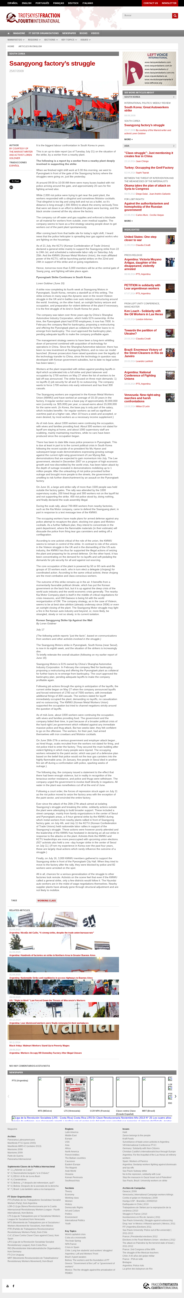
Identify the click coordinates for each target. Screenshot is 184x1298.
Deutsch (73, 3)
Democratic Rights (74, 1207)
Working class (47, 900)
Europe (68, 1138)
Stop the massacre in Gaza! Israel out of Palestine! (147, 1177)
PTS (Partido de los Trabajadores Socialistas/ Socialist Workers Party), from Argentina (34, 1201)
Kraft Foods (128, 1138)
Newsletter (169, 3)
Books (83, 33)
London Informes (144, 319)
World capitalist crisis (75, 1234)
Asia (67, 1145)
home (8, 33)
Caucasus (70, 1161)
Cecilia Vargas (157, 215)
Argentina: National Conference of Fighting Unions (140, 375)
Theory (68, 1191)
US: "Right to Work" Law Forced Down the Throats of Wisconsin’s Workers (47, 1000)
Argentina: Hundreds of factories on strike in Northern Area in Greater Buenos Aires (52, 955)
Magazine (19, 33)
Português (42, 3)
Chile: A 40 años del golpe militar (139, 1256)
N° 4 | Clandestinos (17, 1179)
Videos (95, 33)
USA (67, 1142)
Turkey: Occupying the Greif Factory (149, 167)
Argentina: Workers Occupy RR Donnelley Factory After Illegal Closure (45, 1053)
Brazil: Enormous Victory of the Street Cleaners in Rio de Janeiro (143, 353)
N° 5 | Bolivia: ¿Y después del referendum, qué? (31, 1183)
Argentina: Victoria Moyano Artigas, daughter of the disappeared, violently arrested (143, 264)
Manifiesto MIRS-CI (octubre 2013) (24, 1146)
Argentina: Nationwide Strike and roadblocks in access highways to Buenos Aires (51, 978)
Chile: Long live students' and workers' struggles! (88, 1250)
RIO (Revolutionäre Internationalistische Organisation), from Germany (34, 1250)
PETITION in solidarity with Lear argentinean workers (142, 287)
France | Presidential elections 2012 (140, 1236)
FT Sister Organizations (44, 33)
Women (69, 1201)
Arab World (70, 1171)
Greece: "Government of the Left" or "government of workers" (90, 1265)
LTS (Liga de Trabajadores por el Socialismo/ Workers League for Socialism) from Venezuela (34, 1218)
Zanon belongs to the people (137, 1135)
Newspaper (69, 33)
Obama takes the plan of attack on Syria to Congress (147, 187)
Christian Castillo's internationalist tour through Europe (149, 1151)
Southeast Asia (72, 1180)
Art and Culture (72, 1210)
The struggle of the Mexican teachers (140, 1252)
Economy (69, 1194)
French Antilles (72, 1155)
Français (58, 3)
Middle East (71, 1135)
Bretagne (127, 1262)
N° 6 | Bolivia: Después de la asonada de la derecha (33, 1186)
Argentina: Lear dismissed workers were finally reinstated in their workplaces (49, 1023)
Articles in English (30, 46)
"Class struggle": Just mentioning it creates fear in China (148, 154)
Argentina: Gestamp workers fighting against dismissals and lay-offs (149, 1166)
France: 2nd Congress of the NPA (139, 1249)
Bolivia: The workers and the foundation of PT (87, 1260)
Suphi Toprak (142, 173)
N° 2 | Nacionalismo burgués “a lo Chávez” (28, 1173)
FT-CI (92, 18)
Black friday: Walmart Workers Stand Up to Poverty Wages (39, 1045)
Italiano (87, 3)
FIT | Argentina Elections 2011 (137, 1227)
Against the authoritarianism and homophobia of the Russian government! (146, 206)
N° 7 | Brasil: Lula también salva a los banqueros (31, 1189)
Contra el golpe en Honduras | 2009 (140, 1198)
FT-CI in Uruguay (16, 1255)
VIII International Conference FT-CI (139, 1145)
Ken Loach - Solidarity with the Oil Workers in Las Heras (143, 312)
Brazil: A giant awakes (75, 1257)
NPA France (71, 1244)
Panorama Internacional (19, 1159)
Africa (68, 1148)
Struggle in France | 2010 (135, 1214)
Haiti (125, 1132)
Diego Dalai (142, 194)
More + (128, 139)
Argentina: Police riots (133, 1265)
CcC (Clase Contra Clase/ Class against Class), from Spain (33, 1237)
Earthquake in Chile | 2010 (136, 1204)
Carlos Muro (142, 215)
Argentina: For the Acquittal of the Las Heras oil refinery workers (149, 1156)
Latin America (71, 1132)
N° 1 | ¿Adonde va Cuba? (20, 1170)
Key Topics (67, 39)
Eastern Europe (72, 1164)
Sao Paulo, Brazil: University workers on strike (145, 1180)
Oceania (69, 1174)
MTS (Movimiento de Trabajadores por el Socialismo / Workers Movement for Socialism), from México (34, 1224)
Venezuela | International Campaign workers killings (148, 1194)
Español (13, 3)
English (26, 3)
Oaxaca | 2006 (130, 1191)
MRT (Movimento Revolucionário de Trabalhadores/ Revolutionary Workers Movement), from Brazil (33, 1260)
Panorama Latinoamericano (21, 1140)
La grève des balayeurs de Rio (138, 1269)
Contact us (151, 3)
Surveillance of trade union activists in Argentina (146, 1142)
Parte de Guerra (15, 1156)
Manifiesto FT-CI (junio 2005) (22, 1143)
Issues (84, 39)
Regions (33, 39)
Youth (68, 1223)
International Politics (75, 1220)
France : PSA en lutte (133, 1259)
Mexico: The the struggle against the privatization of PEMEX (90, 1271)
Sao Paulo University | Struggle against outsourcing (148, 1220)
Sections (49, 39)
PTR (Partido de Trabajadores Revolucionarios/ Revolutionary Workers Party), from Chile (31, 1230)
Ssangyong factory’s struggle (144, 125)
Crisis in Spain (72, 1247)
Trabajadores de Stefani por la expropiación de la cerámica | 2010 (147, 1209)
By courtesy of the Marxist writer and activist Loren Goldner (21, 153)
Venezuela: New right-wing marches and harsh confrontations (142, 398)
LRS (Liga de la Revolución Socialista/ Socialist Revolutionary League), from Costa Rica (31, 1243)
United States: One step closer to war (140, 238)
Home (11, 46)
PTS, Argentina (143, 274)
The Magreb (71, 1167)
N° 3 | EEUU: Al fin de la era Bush (24, 1176)
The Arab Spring (73, 1241)
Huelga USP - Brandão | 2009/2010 (140, 1201)
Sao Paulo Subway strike (135, 1171)
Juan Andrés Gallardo (160, 194)
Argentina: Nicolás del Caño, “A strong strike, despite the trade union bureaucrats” (51, 933)
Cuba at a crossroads (75, 1237)
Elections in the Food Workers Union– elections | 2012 (149, 1240)
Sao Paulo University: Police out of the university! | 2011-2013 (147, 1232)
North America (72, 1151)
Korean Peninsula (74, 1177)
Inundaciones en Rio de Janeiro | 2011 (141, 1217)
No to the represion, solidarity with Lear (142, 1174)
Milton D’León (143, 406)
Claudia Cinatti (143, 245)
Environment (71, 1217)
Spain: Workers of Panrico (135, 1161)
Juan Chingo (142, 161)
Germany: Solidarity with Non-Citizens (141, 1148)
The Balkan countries (75, 1158)
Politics (68, 1214)
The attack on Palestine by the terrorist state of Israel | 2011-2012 (148, 1244)
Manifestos (15, 39)
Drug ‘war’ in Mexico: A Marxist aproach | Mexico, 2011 (149, 1223)
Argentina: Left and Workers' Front (81, 1253)
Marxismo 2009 (15, 1152)
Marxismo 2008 (15, 1149)
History (68, 1204)
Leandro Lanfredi (144, 361)
